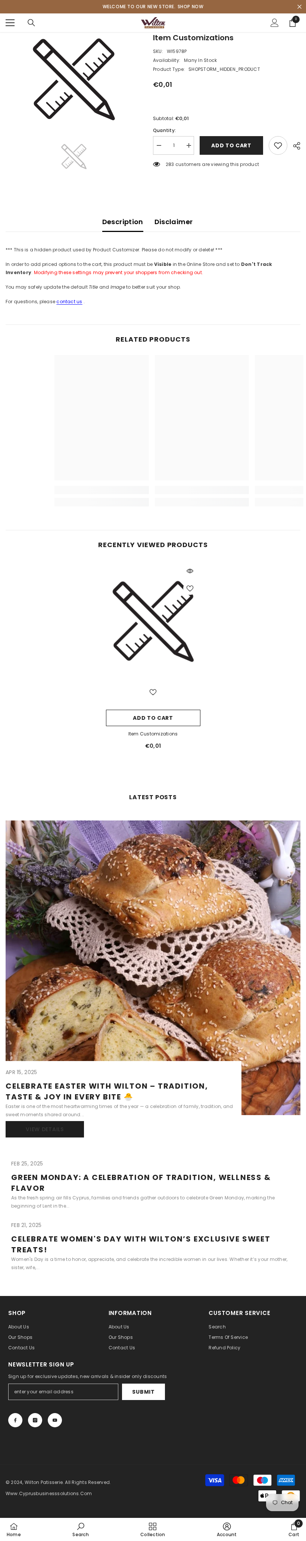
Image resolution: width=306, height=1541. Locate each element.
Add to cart (231, 145)
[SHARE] (293, 146)
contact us (69, 301)
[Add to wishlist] (278, 145)
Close (299, 7)
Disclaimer (173, 221)
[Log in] (275, 23)
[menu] (10, 22)
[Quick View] (190, 571)
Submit (143, 1392)
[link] (65, 490)
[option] (74, 80)
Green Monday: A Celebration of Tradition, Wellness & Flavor (141, 1182)
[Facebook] (15, 1420)
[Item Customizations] (153, 622)
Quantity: (164, 130)
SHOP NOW (191, 6)
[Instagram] (35, 1420)
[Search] (31, 22)
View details (44, 1129)
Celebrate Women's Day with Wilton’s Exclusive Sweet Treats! (141, 1244)
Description (122, 221)
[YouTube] (55, 1420)
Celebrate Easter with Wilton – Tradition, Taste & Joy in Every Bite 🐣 (107, 1091)
